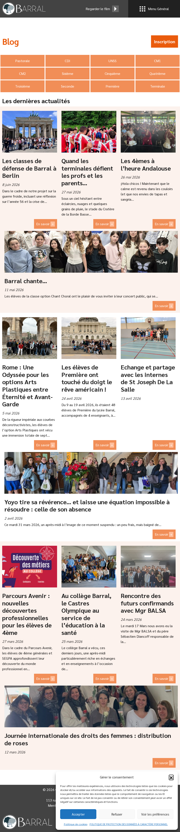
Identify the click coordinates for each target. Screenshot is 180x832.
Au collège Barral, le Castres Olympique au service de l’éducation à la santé (86, 613)
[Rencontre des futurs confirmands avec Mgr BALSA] (148, 566)
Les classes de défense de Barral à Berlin (29, 168)
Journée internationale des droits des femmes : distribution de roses (87, 739)
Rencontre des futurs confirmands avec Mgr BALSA (147, 602)
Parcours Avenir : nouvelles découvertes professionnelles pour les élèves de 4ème (27, 613)
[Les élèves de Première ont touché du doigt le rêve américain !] (88, 338)
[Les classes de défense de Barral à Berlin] (29, 132)
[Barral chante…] (91, 252)
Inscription (164, 41)
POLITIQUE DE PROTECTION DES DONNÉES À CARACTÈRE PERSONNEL (129, 824)
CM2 (22, 73)
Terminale (157, 86)
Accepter (78, 814)
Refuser (117, 814)
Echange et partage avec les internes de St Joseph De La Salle (148, 378)
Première (112, 86)
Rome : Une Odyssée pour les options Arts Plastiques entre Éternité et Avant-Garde (27, 385)
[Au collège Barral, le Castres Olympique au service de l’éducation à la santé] (88, 566)
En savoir (45, 224)
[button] (171, 777)
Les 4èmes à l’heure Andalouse (146, 164)
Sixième (67, 73)
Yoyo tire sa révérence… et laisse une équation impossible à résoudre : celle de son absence (87, 505)
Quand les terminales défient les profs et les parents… (87, 172)
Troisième (22, 86)
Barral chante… (25, 281)
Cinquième (112, 73)
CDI (67, 60)
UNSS (112, 60)
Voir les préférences (155, 814)
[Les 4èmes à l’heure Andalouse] (148, 132)
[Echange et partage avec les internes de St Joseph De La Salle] (148, 338)
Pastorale (22, 60)
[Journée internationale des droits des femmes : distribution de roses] (91, 706)
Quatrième (157, 73)
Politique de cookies (75, 824)
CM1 (157, 60)
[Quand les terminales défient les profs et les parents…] (88, 132)
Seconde (67, 86)
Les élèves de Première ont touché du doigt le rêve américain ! (86, 378)
